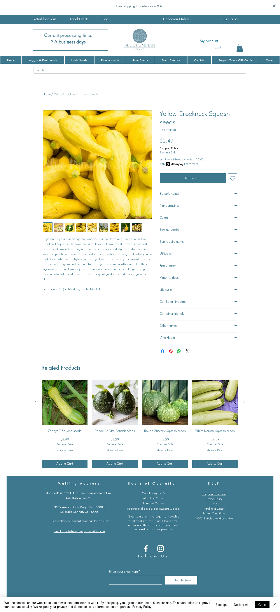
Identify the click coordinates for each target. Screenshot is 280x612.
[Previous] (39, 40)
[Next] (102, 40)
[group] (140, 424)
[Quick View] (65, 402)
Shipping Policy (169, 148)
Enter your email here (123, 572)
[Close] (274, 605)
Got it (262, 604)
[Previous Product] (35, 402)
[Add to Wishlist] (233, 178)
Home (47, 94)
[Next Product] (244, 402)
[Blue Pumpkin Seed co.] (146, 548)
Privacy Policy (214, 499)
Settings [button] (221, 604)
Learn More (191, 164)
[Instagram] (160, 548)
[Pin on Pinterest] (170, 351)
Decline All (241, 604)
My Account (209, 41)
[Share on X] (187, 351)
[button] (239, 48)
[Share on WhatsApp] (179, 351)
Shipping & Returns (214, 494)
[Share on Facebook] (162, 351)
